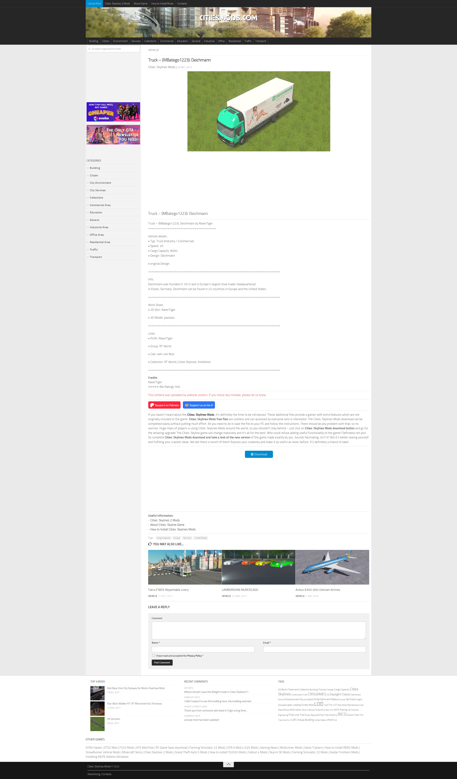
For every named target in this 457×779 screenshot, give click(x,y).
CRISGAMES (317, 694)
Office (221, 41)
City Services (98, 190)
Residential (234, 41)
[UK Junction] (97, 724)
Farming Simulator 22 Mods (207, 747)
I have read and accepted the (179, 655)
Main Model (342, 705)
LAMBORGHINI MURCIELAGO (240, 590)
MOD (292, 709)
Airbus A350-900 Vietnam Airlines (318, 590)
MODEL (298, 710)
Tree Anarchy (283, 720)
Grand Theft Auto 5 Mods (191, 752)
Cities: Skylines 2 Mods (117, 3)
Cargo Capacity (163, 538)
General (196, 41)
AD (279, 689)
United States (201, 538)
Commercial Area (100, 205)
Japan (289, 705)
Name (156, 642)
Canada (330, 689)
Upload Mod (94, 3)
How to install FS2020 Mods (227, 752)
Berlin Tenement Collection (295, 689)
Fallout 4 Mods (257, 752)
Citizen (105, 41)
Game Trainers (313, 747)
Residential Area (100, 242)
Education (182, 41)
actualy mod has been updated (201, 719)
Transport (260, 41)
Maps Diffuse (283, 710)
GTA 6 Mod (234, 747)
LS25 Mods (250, 747)
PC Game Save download (171, 747)
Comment (157, 618)
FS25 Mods (126, 747)
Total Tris (358, 715)
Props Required (312, 715)
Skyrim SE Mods (279, 752)
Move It (305, 710)
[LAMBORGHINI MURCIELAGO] (258, 567)
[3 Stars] (153, 387)
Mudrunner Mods (291, 747)
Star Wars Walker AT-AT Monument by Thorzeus (134, 703)
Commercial (166, 41)
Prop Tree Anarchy (328, 715)
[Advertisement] (259, 181)
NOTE (336, 710)
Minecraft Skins (132, 752)
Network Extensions (316, 710)
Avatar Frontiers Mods (344, 752)
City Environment (100, 182)
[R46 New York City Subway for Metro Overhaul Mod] (97, 693)
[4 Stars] (156, 387)
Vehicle (153, 50)
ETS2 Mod (110, 747)
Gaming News (269, 747)
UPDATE (330, 720)
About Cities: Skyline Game (167, 524)
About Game (141, 3)
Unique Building (305, 719)
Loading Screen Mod (303, 704)
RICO (342, 714)
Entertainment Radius (326, 699)
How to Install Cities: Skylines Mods (173, 529)
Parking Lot (345, 709)
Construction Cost (299, 694)
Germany (187, 538)
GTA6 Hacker (94, 747)
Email (267, 642)
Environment (120, 41)
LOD (318, 704)
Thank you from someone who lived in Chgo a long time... (216, 710)
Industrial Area (99, 227)
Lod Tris (328, 704)
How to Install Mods (162, 3)
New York (329, 710)
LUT (335, 704)
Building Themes (318, 689)
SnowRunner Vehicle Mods (103, 752)
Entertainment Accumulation (299, 699)
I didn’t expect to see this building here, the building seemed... (218, 701)
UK (294, 719)
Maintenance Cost (355, 705)
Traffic (248, 41)
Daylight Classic (340, 694)
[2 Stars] (151, 387)
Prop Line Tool (297, 714)
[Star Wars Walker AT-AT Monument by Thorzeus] (97, 708)
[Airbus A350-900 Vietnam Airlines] (332, 567)
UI (291, 720)
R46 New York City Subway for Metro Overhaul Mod (136, 688)
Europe (177, 538)
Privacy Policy (194, 655)
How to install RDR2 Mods (341, 747)
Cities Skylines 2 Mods (158, 752)
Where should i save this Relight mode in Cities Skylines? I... (217, 692)
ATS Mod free (145, 747)
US (336, 720)
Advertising (93, 774)
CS (328, 694)
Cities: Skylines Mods (99, 766)
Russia (350, 715)
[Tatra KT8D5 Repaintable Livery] (185, 567)
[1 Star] (149, 387)
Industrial (209, 41)
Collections (150, 41)
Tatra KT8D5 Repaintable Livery (168, 590)
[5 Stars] (158, 387)
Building (93, 41)
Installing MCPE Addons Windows (107, 756)
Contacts (182, 3)
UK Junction (113, 719)
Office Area (97, 234)
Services (136, 41)
